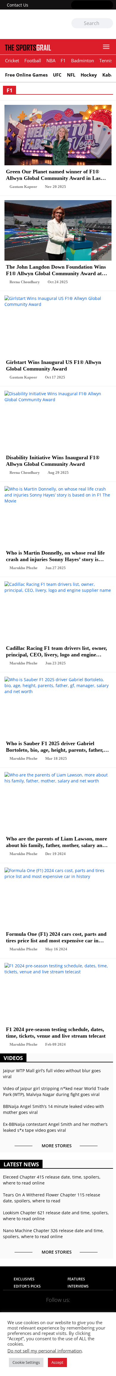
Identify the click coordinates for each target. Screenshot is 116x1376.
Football (32, 60)
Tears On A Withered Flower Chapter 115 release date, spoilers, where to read (51, 1198)
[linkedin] (109, 5)
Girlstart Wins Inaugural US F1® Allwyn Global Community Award (53, 364)
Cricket (12, 60)
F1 (63, 60)
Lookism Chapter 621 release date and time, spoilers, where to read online (56, 1215)
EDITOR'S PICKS (27, 1286)
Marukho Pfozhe (23, 568)
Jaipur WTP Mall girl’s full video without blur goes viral (52, 1073)
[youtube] (100, 5)
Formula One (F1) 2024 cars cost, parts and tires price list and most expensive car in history (56, 936)
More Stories (57, 1145)
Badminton (82, 60)
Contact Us (17, 5)
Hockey (89, 75)
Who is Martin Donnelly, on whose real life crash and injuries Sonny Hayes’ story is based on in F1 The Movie (55, 555)
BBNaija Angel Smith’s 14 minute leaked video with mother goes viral (53, 1109)
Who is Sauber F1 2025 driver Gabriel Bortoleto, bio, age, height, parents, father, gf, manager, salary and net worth (55, 745)
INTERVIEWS (78, 1286)
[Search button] (108, 23)
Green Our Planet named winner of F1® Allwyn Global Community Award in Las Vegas (53, 174)
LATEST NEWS (21, 1164)
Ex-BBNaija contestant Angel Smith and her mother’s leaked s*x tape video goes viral (55, 1127)
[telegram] (94, 1309)
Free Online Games (26, 75)
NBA (50, 60)
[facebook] (75, 5)
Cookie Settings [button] (26, 1362)
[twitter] (83, 5)
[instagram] (92, 5)
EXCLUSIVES (24, 1279)
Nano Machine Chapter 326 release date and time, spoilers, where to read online (53, 1233)
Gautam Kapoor (23, 186)
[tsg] (30, 24)
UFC (57, 75)
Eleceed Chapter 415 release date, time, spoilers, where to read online (52, 1180)
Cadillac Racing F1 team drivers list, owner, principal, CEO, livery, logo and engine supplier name (56, 650)
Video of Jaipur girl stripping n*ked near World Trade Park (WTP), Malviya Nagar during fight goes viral (56, 1091)
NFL (71, 75)
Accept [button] (57, 1362)
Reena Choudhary (25, 282)
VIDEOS (13, 1057)
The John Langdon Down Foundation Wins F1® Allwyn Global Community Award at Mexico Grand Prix (56, 269)
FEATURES (76, 1279)
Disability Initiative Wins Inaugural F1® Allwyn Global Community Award (52, 459)
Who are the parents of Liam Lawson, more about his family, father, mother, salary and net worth (56, 841)
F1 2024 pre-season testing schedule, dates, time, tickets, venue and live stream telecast (56, 1031)
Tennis (106, 60)
